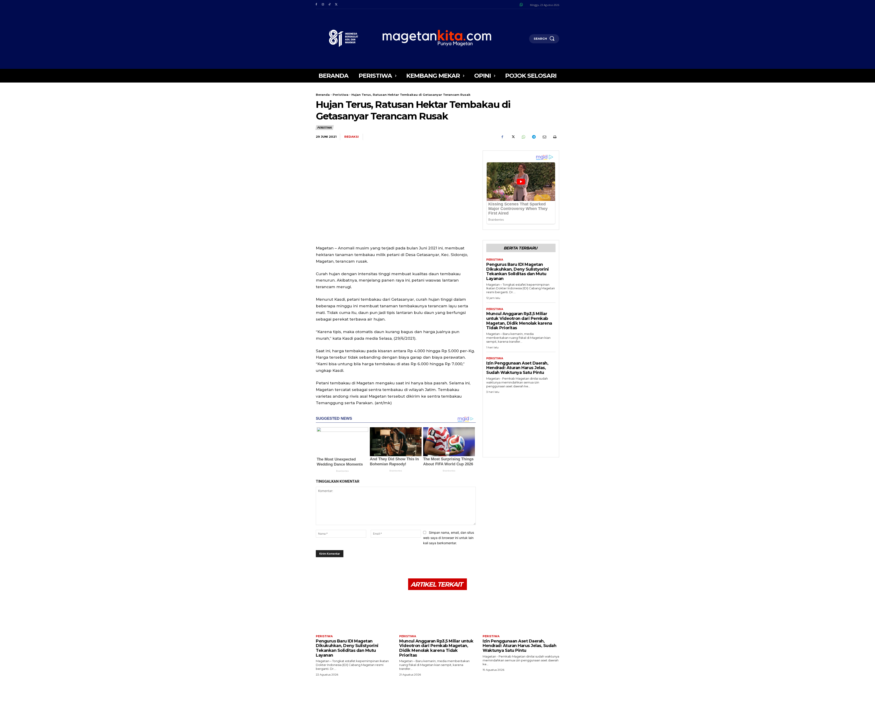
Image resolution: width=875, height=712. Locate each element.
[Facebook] (316, 4)
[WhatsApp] (523, 137)
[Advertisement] (521, 424)
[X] (336, 4)
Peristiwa (340, 94)
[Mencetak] (554, 137)
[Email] (544, 137)
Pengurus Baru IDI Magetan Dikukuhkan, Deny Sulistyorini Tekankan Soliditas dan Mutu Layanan (517, 271)
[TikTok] (329, 4)
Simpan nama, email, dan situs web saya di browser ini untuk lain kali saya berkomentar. (448, 538)
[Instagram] (323, 4)
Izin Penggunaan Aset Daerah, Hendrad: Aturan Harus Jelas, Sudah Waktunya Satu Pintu (517, 368)
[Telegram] (533, 137)
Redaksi (351, 136)
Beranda (323, 94)
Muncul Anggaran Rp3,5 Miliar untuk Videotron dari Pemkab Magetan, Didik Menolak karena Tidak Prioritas (519, 320)
